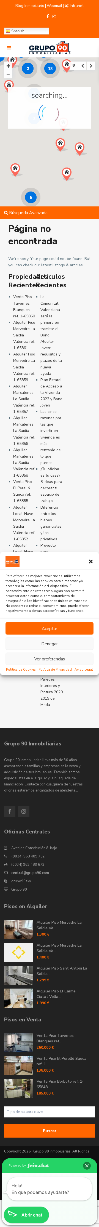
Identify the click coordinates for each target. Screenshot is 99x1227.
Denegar (49, 643)
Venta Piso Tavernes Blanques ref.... (55, 1038)
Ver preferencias (49, 659)
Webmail (54, 5)
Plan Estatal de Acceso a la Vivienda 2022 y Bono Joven (51, 392)
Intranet (77, 5)
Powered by (18, 1165)
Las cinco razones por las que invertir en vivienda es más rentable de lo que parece (50, 437)
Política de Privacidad (55, 669)
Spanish (17, 31)
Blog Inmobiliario (29, 5)
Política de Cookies (21, 669)
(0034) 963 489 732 (28, 856)
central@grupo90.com (30, 872)
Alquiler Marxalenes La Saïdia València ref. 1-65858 (24, 462)
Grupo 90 (19, 889)
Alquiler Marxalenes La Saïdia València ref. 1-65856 (24, 430)
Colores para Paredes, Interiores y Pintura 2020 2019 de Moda (51, 686)
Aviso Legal (84, 669)
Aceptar (49, 628)
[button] (91, 561)
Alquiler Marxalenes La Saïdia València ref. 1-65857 (24, 399)
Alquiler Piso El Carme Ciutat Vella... (56, 994)
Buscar (49, 1131)
